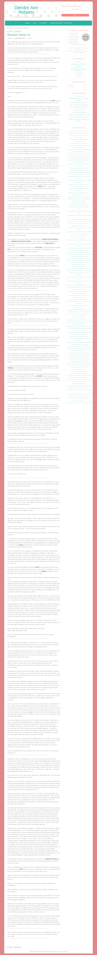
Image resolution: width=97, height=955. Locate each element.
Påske (90, 342)
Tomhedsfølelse (82, 385)
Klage (82, 264)
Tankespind (72, 379)
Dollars (72, 192)
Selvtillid (91, 348)
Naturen (72, 309)
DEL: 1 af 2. (82, 110)
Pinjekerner (83, 332)
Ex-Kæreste (86, 207)
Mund (78, 301)
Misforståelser (78, 295)
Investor (86, 254)
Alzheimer (74, 143)
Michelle (75, 291)
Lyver (74, 285)
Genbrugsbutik (76, 231)
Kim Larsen (85, 262)
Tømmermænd (75, 389)
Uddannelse (86, 389)
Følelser (89, 227)
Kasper (80, 262)
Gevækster (90, 231)
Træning (72, 387)
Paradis (76, 326)
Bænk (84, 172)
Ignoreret (72, 252)
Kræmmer (80, 270)
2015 (78, 133)
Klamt (76, 266)
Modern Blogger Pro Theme (46, 951)
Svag (83, 375)
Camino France (79, 174)
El (73, 205)
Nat (70, 309)
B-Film (77, 147)
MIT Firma (84, 295)
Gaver (70, 231)
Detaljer (81, 186)
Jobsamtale (70, 258)
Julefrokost (88, 258)
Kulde (88, 270)
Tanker (86, 377)
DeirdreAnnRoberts (75, 98)
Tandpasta (76, 377)
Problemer (74, 334)
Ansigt (74, 145)
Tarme (80, 379)
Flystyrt (73, 219)
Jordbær (76, 258)
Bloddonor (85, 153)
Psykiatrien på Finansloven (80, 336)
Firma (77, 215)
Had (69, 244)
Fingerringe (74, 215)
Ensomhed (79, 207)
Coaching (86, 176)
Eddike (72, 205)
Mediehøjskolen (91, 287)
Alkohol (78, 141)
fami (82, 211)
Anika (84, 143)
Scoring (85, 344)
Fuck (87, 223)
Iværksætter (77, 256)
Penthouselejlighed (77, 328)
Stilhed (75, 371)
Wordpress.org (85, 402)
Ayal (75, 147)
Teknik (86, 379)
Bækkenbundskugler (80, 172)
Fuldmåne (71, 227)
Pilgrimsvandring (77, 332)
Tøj (72, 389)
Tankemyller (83, 377)
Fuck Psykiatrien (80, 225)
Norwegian (84, 311)
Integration (81, 254)
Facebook (71, 211)
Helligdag (78, 244)
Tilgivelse (79, 383)
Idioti (69, 252)
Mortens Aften (80, 299)
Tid (73, 383)
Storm (73, 373)
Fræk (85, 223)
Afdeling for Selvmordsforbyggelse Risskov (78, 137)
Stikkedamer (80, 369)
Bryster (76, 168)
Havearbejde (74, 244)
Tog (77, 385)
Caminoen (75, 174)
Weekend (69, 402)
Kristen (77, 270)
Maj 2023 (78, 61)
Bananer (75, 149)
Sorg (87, 365)
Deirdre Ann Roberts (26, 10)
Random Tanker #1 (18, 34)
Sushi (82, 375)
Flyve (79, 219)
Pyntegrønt (84, 342)
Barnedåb (85, 149)
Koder (74, 268)
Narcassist (83, 305)
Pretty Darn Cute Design (61, 951)
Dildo (78, 188)
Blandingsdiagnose (79, 153)
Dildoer (80, 188)
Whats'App (73, 402)
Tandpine (79, 377)
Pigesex (72, 332)
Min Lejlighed (82, 293)
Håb (84, 250)
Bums (81, 170)
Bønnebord (91, 172)
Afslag (81, 139)
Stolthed (83, 371)
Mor (79, 297)
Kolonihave (81, 268)
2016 (80, 133)
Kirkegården (79, 264)
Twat (85, 387)
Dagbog (89, 180)
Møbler (74, 305)
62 (15, 31)
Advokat (82, 135)
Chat (76, 176)
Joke (73, 258)
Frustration (73, 223)
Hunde (88, 248)
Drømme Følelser (77, 194)
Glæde (85, 233)
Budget (79, 170)
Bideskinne (77, 151)
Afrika (77, 139)
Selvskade (84, 348)
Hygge (82, 250)
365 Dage (73, 133)
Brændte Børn (75, 170)
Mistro (81, 295)
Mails (70, 287)
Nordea (90, 309)
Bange (78, 149)
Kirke (76, 264)
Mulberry (72, 301)
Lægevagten (80, 285)
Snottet (79, 363)
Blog (88, 153)
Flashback (89, 215)
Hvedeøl (76, 250)
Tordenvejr (91, 385)
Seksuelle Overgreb (74, 346)
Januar (84, 256)
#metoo (69, 131)
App (75, 145)
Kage (83, 260)
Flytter (77, 219)
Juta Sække (73, 260)
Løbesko (89, 285)
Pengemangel (72, 328)
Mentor (84, 289)
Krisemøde (74, 270)
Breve (80, 166)
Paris (78, 326)
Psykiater (83, 334)
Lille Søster (85, 272)
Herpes (86, 244)
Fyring (79, 227)
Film (72, 215)
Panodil (72, 326)
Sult (76, 375)
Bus (70, 172)
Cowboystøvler (81, 180)
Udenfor (89, 389)
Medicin (88, 287)
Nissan (87, 309)
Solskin (86, 363)
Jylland (76, 260)
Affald (72, 139)
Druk (82, 192)
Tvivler (83, 387)
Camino (72, 174)
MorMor (76, 299)
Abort (74, 135)
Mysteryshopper (87, 301)
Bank (80, 149)
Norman (75, 311)
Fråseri (80, 223)
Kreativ (70, 270)
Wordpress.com (80, 402)
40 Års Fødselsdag (84, 131)
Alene (86, 139)
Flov (69, 219)
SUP (77, 375)
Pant (74, 326)
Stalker (76, 369)
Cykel (85, 180)
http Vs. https (79, 73)
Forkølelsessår (81, 221)
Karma (78, 262)
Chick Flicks (79, 176)
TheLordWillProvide (79, 381)
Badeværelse (72, 149)
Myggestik (83, 301)
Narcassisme (79, 305)
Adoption (77, 135)
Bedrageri (91, 149)
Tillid (82, 383)
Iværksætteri (81, 256)
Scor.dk (82, 344)
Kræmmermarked (85, 270)
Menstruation (80, 289)
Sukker (74, 375)
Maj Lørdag (79, 66)
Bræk (79, 168)
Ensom (76, 207)
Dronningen (79, 192)
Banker (82, 149)
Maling (76, 287)
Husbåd (90, 248)
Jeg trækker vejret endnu (78, 64)
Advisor (80, 135)
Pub (81, 342)
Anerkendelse (81, 143)
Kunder (90, 270)
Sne (70, 363)
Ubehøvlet (82, 389)
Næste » (19, 31)
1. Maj (72, 131)
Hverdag (79, 250)
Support (79, 375)
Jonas (74, 258)
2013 (76, 133)
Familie (84, 211)
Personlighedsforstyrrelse (89, 328)
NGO (85, 309)
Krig (72, 270)
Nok (88, 309)
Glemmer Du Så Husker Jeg (79, 233)
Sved (85, 375)
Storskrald (76, 373)
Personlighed (82, 328)
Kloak (81, 266)
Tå (71, 389)
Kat (81, 262)
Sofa (83, 363)
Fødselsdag (82, 227)
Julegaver (91, 258)
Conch (78, 180)
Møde (76, 305)
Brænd (81, 168)
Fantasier (89, 211)
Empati (76, 205)
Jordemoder (80, 258)
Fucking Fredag (75, 225)
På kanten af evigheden (81, 105)
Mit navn (87, 295)
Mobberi (74, 297)
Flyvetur (81, 219)
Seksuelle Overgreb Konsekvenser (82, 346)
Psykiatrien (74, 336)
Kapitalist (87, 260)
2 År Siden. (79, 75)
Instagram (77, 254)
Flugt (71, 219)
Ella (74, 205)
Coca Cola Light (78, 178)
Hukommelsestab (82, 248)
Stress (79, 373)
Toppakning (87, 385)
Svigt (90, 375)
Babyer (81, 147)
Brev (78, 166)
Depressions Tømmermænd (83, 184)
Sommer (70, 365)
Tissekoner (74, 385)
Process (77, 334)
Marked (81, 287)
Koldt (78, 268)
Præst (81, 334)
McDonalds (85, 287)
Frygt (75, 223)
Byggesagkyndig (74, 172)
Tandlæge (72, 377)
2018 (83, 133)
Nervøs (80, 309)
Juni (71, 260)
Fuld (83, 225)
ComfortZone (71, 180)
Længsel (85, 285)
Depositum (73, 184)
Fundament (75, 227)
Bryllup (74, 168)
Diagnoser (76, 188)
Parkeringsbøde (81, 326)
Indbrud (75, 252)
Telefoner (91, 379)
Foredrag (77, 221)
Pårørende (87, 342)
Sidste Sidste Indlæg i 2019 (82, 114)
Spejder (75, 367)
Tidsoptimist (76, 383)
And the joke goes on (81, 107)
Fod (83, 219)
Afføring (74, 139)
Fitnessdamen (85, 215)
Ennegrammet (73, 207)
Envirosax (82, 207)
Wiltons (76, 402)
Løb (87, 285)
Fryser (77, 223)
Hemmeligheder (82, 244)
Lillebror (82, 272)
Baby (79, 147)
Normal (73, 311)
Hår (85, 250)
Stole (81, 371)
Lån (75, 285)
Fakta (78, 211)
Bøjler (88, 172)
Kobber (71, 268)
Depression (77, 184)
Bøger (86, 172)
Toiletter (79, 385)
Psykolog (76, 342)
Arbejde (78, 145)
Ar (76, 145)
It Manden (73, 256)
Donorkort (75, 192)
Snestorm (72, 363)
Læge (77, 285)
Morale (81, 297)
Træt (75, 387)
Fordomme (74, 221)
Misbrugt (74, 295)
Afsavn (79, 139)
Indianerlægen (78, 252)
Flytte (75, 219)
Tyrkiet (70, 389)
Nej (76, 309)
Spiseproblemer (79, 367)
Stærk (72, 375)
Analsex (77, 143)
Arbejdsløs (84, 145)
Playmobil (88, 332)
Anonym (71, 145)
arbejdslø (81, 145)
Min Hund (78, 293)
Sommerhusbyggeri (83, 365)
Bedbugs (88, 149)
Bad (69, 149)
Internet (84, 254)
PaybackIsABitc (90, 326)
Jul (82, 258)
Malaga (72, 287)
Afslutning (83, 139)
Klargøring (78, 266)
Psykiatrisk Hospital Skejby (83, 338)
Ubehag (79, 389)
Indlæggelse (83, 252)
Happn (71, 244)
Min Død (86, 291)
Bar (83, 149)
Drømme (84, 192)
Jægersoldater (80, 260)
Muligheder (75, 301)
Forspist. (89, 221)
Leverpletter (75, 272)
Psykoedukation (72, 342)
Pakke (70, 326)
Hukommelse (71, 248)
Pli (90, 332)
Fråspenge (82, 223)
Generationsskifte (82, 231)
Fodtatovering (86, 219)
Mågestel (91, 301)
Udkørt (91, 389)
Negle (74, 309)
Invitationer (90, 254)
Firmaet (79, 215)
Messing (70, 291)
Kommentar (84, 268)
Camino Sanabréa (85, 174)
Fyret (77, 227)
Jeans (86, 256)
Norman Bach (79, 311)
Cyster (87, 180)
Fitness (82, 215)
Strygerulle (81, 373)
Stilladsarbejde (78, 371)
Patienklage (86, 326)
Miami (73, 291)
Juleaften (84, 258)
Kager (85, 260)
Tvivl (81, 387)
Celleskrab (74, 176)
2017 (82, 133)
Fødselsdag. (86, 227)
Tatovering (83, 379)
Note (86, 311)
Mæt (72, 305)
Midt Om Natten (79, 291)
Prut (79, 334)
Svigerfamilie (88, 375)
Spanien (90, 365)
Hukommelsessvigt (76, 248)
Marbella (78, 287)
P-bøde (83, 324)
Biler (80, 151)
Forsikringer (86, 221)
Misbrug (71, 295)
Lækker (83, 285)
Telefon (88, 379)
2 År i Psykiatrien (76, 131)
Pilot (80, 332)
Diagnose (72, 188)
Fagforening (75, 211)
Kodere (76, 268)
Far (91, 211)
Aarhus (85, 133)
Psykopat (79, 342)
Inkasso (70, 254)
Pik (73, 332)
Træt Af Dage (78, 387)
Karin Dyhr (75, 262)
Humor (86, 248)
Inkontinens (74, 254)
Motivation (84, 299)
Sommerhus (78, 365)
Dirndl (83, 188)
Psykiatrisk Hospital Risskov (74, 338)
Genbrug (72, 231)
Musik (80, 301)
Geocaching (87, 231)
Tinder (84, 383)
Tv (80, 387)
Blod (83, 153)
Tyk (86, 387)
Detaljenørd (78, 186)
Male (74, 287)
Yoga (91, 402)
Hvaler (74, 250)
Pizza (86, 332)
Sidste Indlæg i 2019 (82, 117)
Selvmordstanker (76, 348)
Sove (88, 365)
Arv (86, 145)
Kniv (83, 266)
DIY (86, 188)
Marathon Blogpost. (81, 102)
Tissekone (71, 385)
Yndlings (89, 402)
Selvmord (72, 348)
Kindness (74, 264)
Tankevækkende (76, 379)
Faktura (80, 211)
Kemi (83, 262)
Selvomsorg (81, 348)
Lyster (72, 285)
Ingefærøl (86, 252)
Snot (77, 363)
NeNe (78, 309)
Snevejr (75, 363)
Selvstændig (88, 348)
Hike (88, 244)
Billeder (82, 151)
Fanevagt (86, 211)
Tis (69, 385)
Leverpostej (79, 272)
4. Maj (80, 131)
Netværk (82, 309)
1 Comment (29, 38)
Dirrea (85, 188)
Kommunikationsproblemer (91, 268)
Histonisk (90, 244)
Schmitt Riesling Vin (78, 344)
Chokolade (83, 176)
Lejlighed (71, 272)
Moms (77, 297)
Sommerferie (74, 365)
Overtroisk (80, 324)
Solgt (84, 363)
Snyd (81, 363)
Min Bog (83, 291)
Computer (75, 180)
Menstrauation (75, 289)
